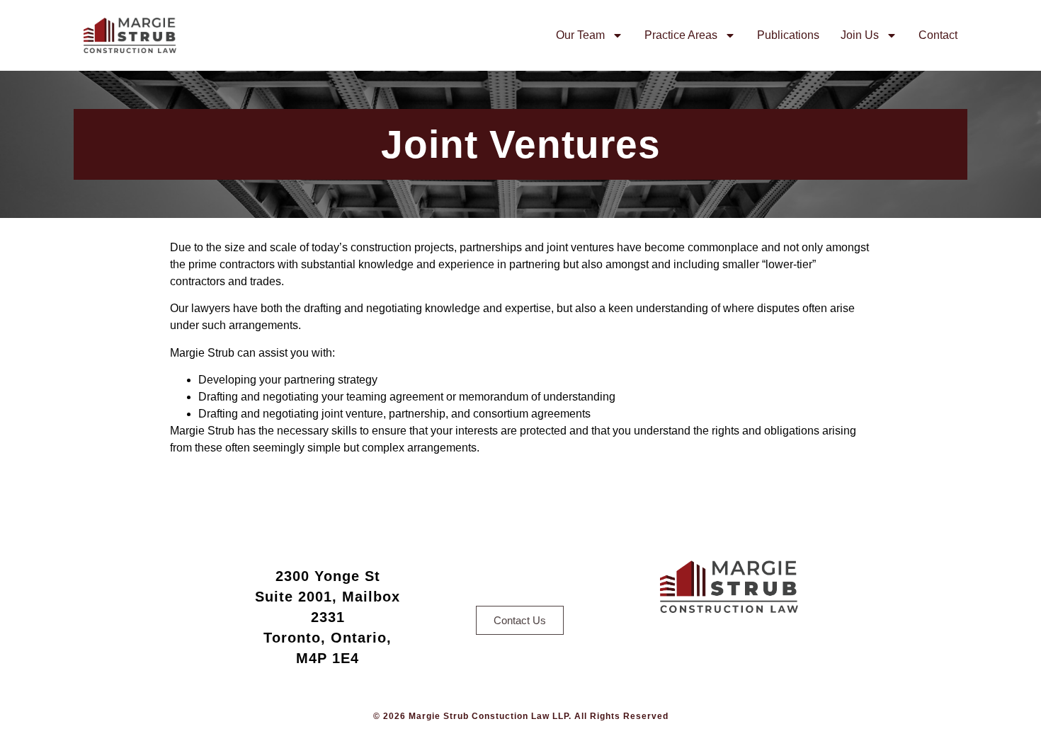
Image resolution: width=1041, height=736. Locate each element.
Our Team (580, 35)
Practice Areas (680, 35)
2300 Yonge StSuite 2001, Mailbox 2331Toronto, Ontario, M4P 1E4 (327, 617)
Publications (788, 35)
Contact (937, 35)
